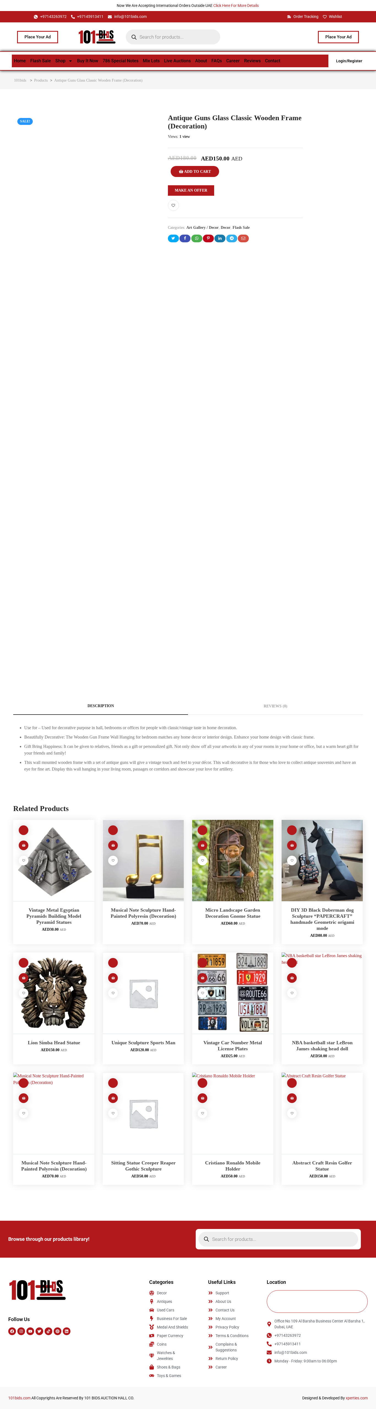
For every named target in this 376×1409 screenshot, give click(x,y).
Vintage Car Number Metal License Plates (232, 1045)
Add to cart (197, 172)
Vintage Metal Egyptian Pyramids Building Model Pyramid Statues (53, 916)
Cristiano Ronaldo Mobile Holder (232, 1166)
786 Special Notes (120, 60)
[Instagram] (21, 1331)
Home (20, 60)
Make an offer (191, 190)
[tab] (100, 706)
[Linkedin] (66, 1331)
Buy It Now (87, 60)
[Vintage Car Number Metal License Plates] (232, 993)
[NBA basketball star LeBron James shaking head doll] (322, 993)
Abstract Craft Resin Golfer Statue (322, 1166)
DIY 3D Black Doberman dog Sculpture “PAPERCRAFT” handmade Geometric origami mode (322, 919)
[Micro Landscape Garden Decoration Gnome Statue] (232, 860)
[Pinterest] (57, 1331)
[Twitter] (39, 1331)
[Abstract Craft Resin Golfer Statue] (322, 1113)
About (201, 60)
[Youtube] (30, 1331)
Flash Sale (40, 60)
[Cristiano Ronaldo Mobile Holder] (232, 1113)
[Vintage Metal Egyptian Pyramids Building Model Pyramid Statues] (53, 860)
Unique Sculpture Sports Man (143, 1042)
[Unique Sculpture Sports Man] (143, 993)
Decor (225, 228)
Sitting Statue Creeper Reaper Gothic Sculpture (143, 1166)
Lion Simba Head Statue (54, 1042)
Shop (60, 60)
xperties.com (357, 1398)
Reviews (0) (275, 706)
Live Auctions (177, 60)
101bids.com (19, 1398)
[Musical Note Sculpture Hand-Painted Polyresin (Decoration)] (143, 860)
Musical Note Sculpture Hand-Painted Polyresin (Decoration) (143, 913)
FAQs (216, 60)
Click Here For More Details (236, 5)
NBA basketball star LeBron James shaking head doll (322, 1045)
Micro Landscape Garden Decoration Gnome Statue (232, 913)
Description (101, 706)
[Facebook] (12, 1331)
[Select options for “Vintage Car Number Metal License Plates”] (202, 978)
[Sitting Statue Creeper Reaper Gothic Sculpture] (143, 1113)
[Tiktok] (48, 1331)
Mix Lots (151, 60)
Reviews (252, 60)
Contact (272, 60)
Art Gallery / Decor (202, 228)
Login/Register (349, 61)
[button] (23, 845)
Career (233, 60)
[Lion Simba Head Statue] (53, 993)
